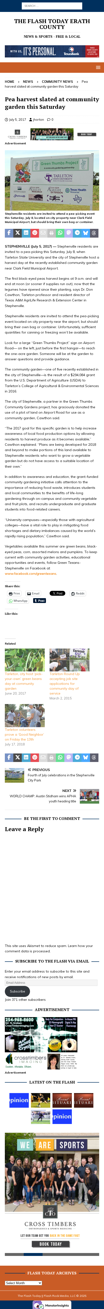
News (28, 82)
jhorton (38, 119)
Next (93, 1195)
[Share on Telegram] (77, 233)
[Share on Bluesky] (86, 233)
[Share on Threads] (94, 233)
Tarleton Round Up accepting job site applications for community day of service (65, 684)
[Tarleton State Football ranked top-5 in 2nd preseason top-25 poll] (40, 1116)
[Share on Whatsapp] (60, 233)
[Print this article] (51, 233)
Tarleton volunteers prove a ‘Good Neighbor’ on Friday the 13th (24, 734)
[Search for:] (52, 5)
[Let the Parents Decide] (19, 1100)
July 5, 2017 (17, 119)
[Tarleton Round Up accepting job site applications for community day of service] (69, 660)
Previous (11, 1195)
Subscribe (17, 991)
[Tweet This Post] (17, 233)
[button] (97, 67)
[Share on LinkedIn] (26, 233)
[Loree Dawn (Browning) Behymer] (62, 1100)
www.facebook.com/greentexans (30, 573)
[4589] (52, 208)
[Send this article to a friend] (43, 233)
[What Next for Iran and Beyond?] (62, 1116)
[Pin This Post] (34, 233)
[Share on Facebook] (9, 233)
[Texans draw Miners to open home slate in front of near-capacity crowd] (40, 1100)
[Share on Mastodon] (68, 233)
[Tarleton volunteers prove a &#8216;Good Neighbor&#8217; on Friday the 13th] (25, 715)
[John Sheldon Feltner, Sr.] (83, 1100)
